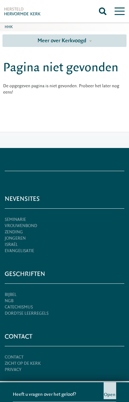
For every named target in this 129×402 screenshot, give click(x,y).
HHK (9, 27)
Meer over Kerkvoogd (63, 40)
